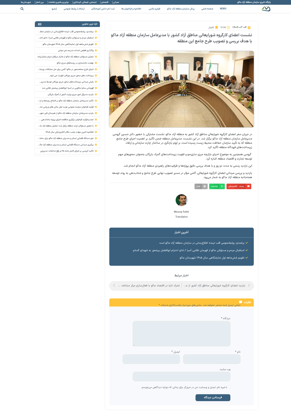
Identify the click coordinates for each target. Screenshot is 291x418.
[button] (22, 9)
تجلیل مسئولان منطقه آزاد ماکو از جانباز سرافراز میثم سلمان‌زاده (66, 57)
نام (237, 352)
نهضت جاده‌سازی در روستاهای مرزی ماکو (75, 63)
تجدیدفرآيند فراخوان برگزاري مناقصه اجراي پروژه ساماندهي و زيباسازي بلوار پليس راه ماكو (54, 119)
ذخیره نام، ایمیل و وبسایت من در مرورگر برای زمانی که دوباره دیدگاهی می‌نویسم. (184, 387)
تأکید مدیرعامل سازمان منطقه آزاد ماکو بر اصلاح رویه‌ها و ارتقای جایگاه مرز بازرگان (57, 101)
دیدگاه (225, 318)
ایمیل (175, 352)
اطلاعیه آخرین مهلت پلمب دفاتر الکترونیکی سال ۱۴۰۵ (70, 132)
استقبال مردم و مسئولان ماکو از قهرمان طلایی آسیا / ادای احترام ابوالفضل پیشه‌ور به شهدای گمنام (188, 250)
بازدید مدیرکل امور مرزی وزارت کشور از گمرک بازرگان (71, 94)
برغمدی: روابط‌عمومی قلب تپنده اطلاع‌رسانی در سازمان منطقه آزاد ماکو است (201, 243)
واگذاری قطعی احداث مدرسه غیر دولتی (76, 50)
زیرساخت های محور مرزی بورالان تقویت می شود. (71, 75)
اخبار (211, 27)
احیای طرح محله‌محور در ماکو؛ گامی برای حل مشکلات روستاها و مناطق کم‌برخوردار (56, 69)
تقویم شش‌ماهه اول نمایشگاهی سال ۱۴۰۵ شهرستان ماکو (212, 258)
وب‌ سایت (225, 369)
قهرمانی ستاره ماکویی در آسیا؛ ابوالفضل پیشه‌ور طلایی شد (68, 88)
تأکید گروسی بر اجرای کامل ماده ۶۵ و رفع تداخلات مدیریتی (67, 151)
